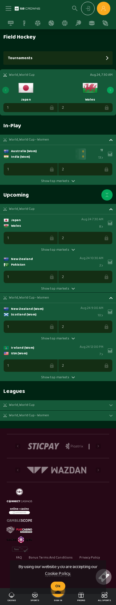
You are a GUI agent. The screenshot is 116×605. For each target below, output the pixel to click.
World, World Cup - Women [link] (29, 139)
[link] (27, 8)
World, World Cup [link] (22, 209)
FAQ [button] (19, 557)
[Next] (110, 90)
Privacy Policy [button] (89, 557)
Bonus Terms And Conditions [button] (51, 557)
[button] (58, 140)
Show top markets (55, 181)
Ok (58, 586)
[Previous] (5, 90)
